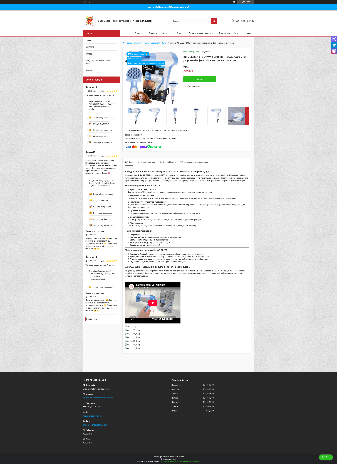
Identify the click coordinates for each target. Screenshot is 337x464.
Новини (248, 33)
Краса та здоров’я (152, 43)
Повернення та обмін (228, 33)
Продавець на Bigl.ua (169, 459)
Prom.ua (181, 457)
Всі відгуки (91, 319)
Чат (328, 457)
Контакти (166, 33)
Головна (139, 33)
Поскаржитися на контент (169, 461)
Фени (164, 43)
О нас (179, 33)
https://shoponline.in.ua (92, 416)
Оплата (89, 54)
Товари (152, 33)
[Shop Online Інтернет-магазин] (89, 21)
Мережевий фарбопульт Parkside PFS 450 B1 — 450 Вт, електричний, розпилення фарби (101, 105)
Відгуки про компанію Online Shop (98, 62)
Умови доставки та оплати (201, 33)
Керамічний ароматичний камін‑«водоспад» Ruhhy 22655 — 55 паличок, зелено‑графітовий (102, 275)
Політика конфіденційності (190, 461)
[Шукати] (214, 21)
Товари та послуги (134, 43)
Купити (200, 79)
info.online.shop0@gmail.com (95, 425)
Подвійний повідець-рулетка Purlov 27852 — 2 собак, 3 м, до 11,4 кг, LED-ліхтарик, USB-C (102, 183)
